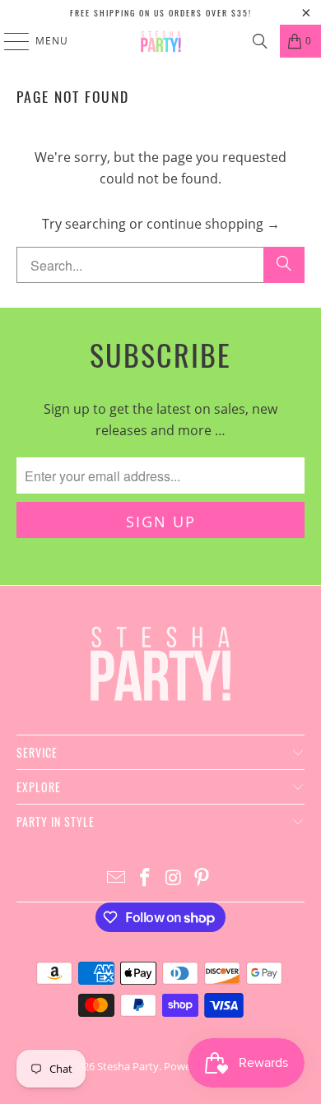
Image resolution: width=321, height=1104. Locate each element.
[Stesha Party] (161, 41)
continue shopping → (213, 224)
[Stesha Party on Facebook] (145, 878)
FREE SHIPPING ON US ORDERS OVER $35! (161, 13)
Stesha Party (128, 1066)
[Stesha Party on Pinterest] (202, 878)
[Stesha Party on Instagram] (174, 878)
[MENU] (8, 41)
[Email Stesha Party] (117, 878)
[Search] (260, 41)
